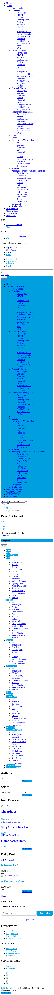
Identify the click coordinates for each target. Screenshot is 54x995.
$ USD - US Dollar (14, 224)
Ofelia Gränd (22, 190)
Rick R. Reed (22, 194)
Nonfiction (16, 168)
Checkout (10, 264)
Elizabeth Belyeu (24, 178)
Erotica (20, 22)
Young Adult (17, 140)
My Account (11, 247)
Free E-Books (17, 8)
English (22, 236)
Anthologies (22, 13)
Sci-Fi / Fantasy (23, 41)
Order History (12, 949)
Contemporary (23, 20)
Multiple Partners (24, 31)
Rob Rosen (21, 197)
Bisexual (15, 88)
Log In (9, 252)
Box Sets (20, 17)
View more (27, 781)
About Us (10, 931)
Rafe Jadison (22, 192)
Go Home (5, 535)
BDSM (20, 15)
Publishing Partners (20, 171)
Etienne (20, 182)
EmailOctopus (32, 920)
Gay (13, 10)
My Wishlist (11, 250)
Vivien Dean (22, 201)
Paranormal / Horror (25, 36)
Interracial (21, 29)
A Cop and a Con (12, 881)
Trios (19, 46)
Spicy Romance (23, 43)
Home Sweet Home (14, 840)
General (15, 138)
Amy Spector (22, 173)
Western (20, 48)
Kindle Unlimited (19, 206)
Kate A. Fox (22, 185)
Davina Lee (21, 175)
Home (8, 508)
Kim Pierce (21, 187)
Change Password (13, 953)
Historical (21, 24)
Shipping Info (12, 933)
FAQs (8, 966)
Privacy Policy (12, 936)
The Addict (8, 811)
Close (8, 227)
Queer (14, 135)
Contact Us (11, 968)
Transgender (17, 112)
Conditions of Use (13, 938)
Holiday (20, 27)
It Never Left (10, 865)
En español (16, 204)
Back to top (6, 993)
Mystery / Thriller (24, 34)
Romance (21, 39)
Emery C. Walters (24, 180)
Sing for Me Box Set (14, 827)
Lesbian (15, 50)
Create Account (12, 956)
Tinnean (20, 199)
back (8, 553)
